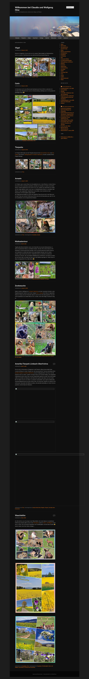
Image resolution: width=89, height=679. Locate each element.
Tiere (23, 76)
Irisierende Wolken (65, 59)
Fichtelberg (63, 56)
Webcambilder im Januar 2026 (67, 130)
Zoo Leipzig (19, 357)
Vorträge (41, 38)
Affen (33, 356)
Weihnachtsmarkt (64, 78)
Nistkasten (42, 279)
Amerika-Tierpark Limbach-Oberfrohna (31, 363)
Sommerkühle (64, 90)
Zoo (15, 357)
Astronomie (63, 45)
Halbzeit (62, 103)
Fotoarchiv (23, 38)
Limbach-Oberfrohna (36, 507)
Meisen (33, 76)
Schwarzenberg (30, 140)
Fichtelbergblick (45, 666)
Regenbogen (63, 66)
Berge (62, 50)
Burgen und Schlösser (66, 51)
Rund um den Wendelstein (68, 106)
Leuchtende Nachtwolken (66, 60)
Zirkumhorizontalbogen (66, 108)
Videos (29, 38)
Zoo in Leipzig (39, 293)
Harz (62, 57)
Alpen (62, 44)
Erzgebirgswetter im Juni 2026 (67, 100)
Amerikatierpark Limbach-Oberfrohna (42, 356)
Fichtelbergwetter (66, 86)
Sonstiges (63, 69)
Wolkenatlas (53, 38)
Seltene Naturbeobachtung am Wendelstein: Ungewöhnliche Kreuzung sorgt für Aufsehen (67, 114)
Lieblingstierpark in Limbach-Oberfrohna (33, 154)
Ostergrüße (63, 111)
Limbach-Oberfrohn (33, 291)
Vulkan (62, 76)
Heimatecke (36, 522)
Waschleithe (20, 515)
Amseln (18, 178)
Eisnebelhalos (64, 53)
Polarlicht (63, 65)
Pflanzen (63, 63)
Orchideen (47, 279)
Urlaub (62, 75)
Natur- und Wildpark (47, 522)
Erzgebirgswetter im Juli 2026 (67, 88)
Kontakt (59, 38)
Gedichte (47, 38)
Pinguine (42, 507)
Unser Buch (35, 38)
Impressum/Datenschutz (37, 674)
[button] (23, 67)
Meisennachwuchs (36, 279)
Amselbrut (34, 234)
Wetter (62, 79)
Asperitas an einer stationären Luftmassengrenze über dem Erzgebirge (67, 97)
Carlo (17, 83)
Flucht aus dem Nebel (65, 126)
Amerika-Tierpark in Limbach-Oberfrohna (24, 373)
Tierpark (52, 356)
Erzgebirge (24, 140)
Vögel (17, 47)
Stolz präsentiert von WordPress (49, 674)
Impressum (66, 38)
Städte (62, 70)
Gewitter (62, 91)
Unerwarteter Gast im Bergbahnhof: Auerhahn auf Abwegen (67, 123)
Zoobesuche (20, 285)
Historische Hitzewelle (65, 101)
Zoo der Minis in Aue (45, 153)
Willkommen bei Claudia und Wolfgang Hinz (34, 8)
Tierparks (19, 147)
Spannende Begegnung (66, 109)
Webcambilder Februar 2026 (67, 120)
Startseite (17, 38)
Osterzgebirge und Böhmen (67, 62)
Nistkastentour (21, 241)
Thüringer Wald (64, 72)
